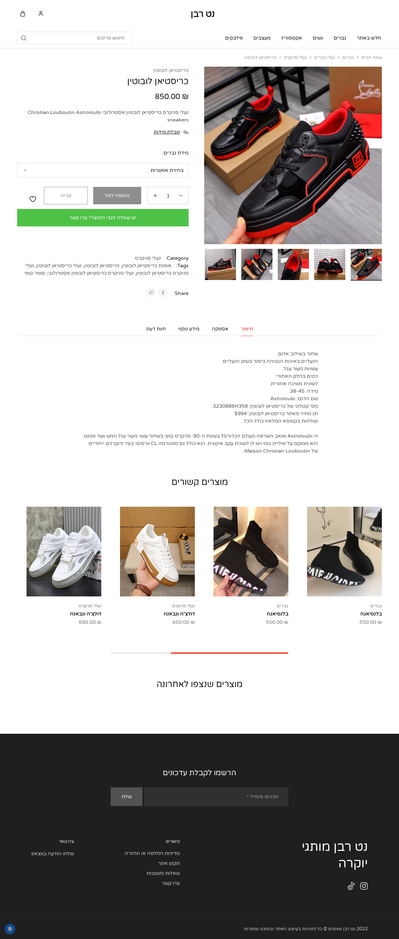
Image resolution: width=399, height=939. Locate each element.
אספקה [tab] (220, 329)
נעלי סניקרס (295, 57)
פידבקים (234, 38)
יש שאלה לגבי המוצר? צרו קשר (103, 218)
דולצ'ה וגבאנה (179, 614)
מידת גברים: (175, 153)
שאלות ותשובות (163, 873)
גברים (348, 57)
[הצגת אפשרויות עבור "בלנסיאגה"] (360, 587)
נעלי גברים (324, 57)
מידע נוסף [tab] (189, 329)
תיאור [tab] (247, 329)
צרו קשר (171, 883)
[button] (209, 263)
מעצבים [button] (262, 38)
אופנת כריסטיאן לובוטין (146, 266)
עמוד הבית (371, 57)
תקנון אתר (169, 863)
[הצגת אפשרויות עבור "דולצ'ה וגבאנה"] (173, 587)
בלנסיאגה (371, 614)
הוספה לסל (117, 195)
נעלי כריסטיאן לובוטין (59, 266)
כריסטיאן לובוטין (171, 70)
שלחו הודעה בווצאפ (52, 854)
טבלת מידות (167, 132)
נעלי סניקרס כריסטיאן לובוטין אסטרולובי (90, 273)
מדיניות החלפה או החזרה (152, 853)
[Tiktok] (351, 887)
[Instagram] (364, 887)
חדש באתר (369, 38)
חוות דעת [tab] (156, 329)
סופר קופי (34, 273)
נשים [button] (318, 38)
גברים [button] (340, 38)
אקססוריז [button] (291, 38)
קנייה (65, 195)
